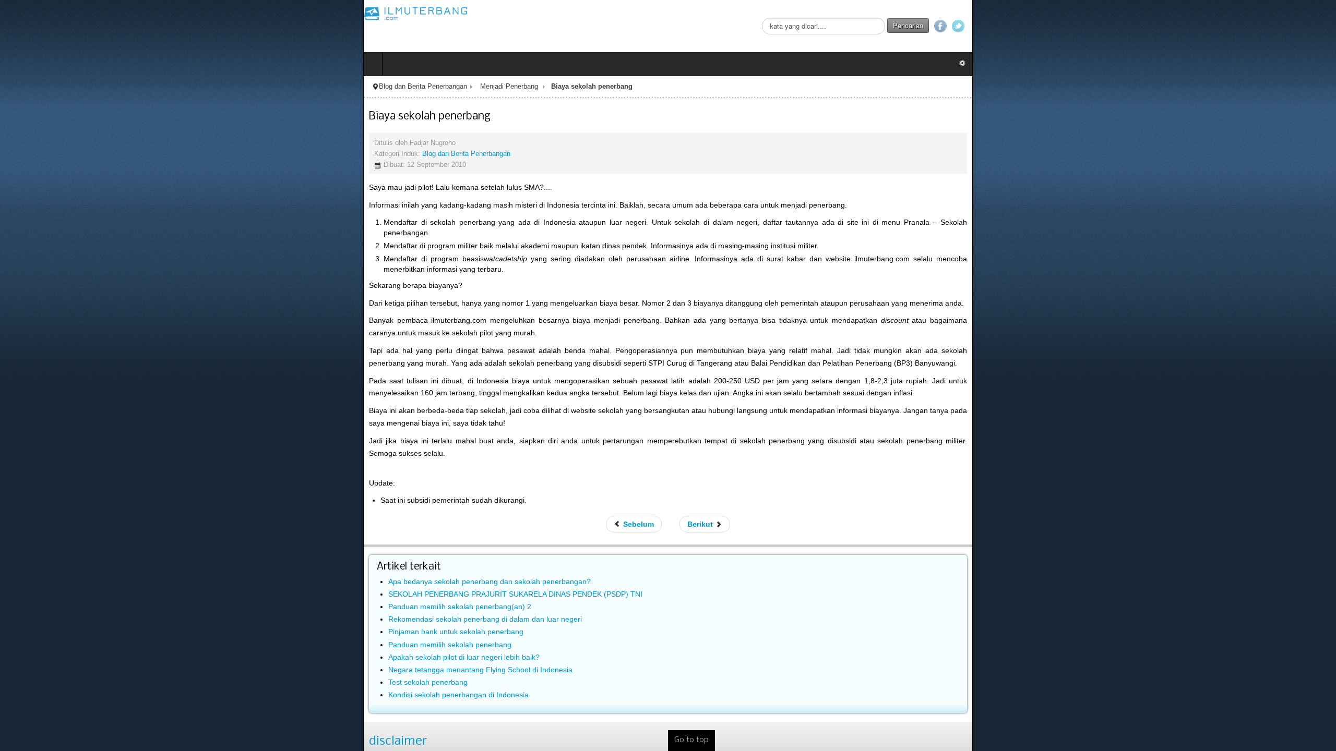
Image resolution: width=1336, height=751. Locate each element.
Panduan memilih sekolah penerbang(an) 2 (97, 523)
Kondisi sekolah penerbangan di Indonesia (96, 612)
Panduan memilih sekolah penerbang (87, 562)
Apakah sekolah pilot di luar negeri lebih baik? (101, 574)
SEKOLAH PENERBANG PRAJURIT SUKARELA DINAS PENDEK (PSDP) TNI (153, 511)
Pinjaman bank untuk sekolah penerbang (93, 548)
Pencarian (1271, 25)
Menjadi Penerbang (146, 86)
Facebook (1303, 26)
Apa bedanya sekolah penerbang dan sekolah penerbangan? (127, 498)
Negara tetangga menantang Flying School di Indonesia (118, 587)
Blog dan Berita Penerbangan (60, 86)
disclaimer (35, 658)
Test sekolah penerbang (65, 599)
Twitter (1321, 26)
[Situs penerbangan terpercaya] (53, 13)
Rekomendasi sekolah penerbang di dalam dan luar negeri (122, 536)
